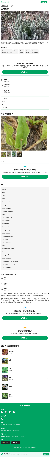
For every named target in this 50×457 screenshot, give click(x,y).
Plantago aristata (6, 220)
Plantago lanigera (6, 267)
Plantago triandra (6, 258)
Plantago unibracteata (8, 248)
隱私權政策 (3, 430)
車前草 (3, 198)
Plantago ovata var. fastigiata (10, 261)
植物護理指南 (11, 424)
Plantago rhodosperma (8, 211)
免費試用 (44, 2)
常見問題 (3, 436)
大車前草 (4, 192)
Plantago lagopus (6, 208)
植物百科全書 (4, 6)
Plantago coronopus (7, 205)
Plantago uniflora (6, 255)
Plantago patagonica (7, 226)
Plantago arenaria (7, 239)
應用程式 (18, 424)
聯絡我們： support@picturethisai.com (15, 436)
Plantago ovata (6, 233)
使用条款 (9, 430)
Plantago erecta (6, 251)
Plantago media (6, 201)
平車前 (3, 245)
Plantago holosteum (7, 242)
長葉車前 (4, 189)
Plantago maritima (7, 217)
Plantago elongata (7, 230)
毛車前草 (4, 195)
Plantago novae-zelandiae (9, 264)
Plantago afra (5, 223)
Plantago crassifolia (7, 236)
